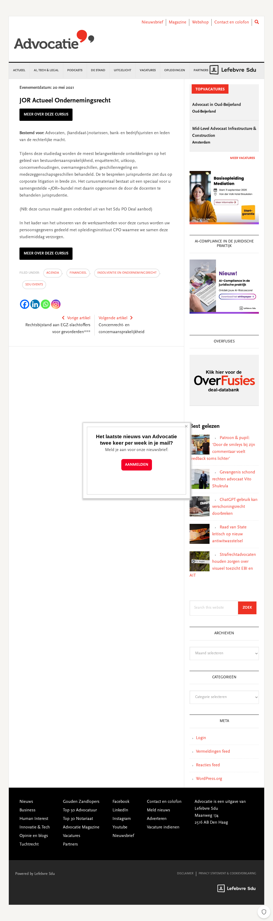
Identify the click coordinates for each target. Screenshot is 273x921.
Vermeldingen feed (213, 751)
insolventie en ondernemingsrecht (126, 272)
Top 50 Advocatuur (80, 810)
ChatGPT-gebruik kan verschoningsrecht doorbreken (235, 507)
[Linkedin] (35, 304)
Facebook (121, 802)
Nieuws (26, 802)
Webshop (200, 22)
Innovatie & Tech (34, 827)
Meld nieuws (158, 810)
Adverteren (157, 819)
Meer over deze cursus (46, 115)
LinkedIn (120, 810)
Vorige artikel (78, 318)
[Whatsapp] (45, 304)
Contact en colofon (231, 22)
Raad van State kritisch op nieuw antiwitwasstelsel (229, 534)
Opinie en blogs (33, 836)
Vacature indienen (163, 827)
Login (201, 738)
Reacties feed (208, 765)
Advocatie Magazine (81, 827)
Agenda (52, 272)
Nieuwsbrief (152, 22)
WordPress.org (209, 779)
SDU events (34, 284)
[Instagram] (56, 304)
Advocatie (54, 42)
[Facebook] (24, 304)
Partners (70, 844)
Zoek (249, 608)
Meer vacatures (242, 158)
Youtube (120, 827)
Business (27, 810)
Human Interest (33, 819)
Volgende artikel (113, 318)
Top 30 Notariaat (78, 819)
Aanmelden (136, 465)
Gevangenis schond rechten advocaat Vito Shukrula (233, 479)
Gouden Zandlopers (81, 802)
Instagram (122, 819)
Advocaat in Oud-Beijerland (216, 105)
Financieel (78, 272)
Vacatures (71, 836)
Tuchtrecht (29, 844)
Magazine (177, 22)
